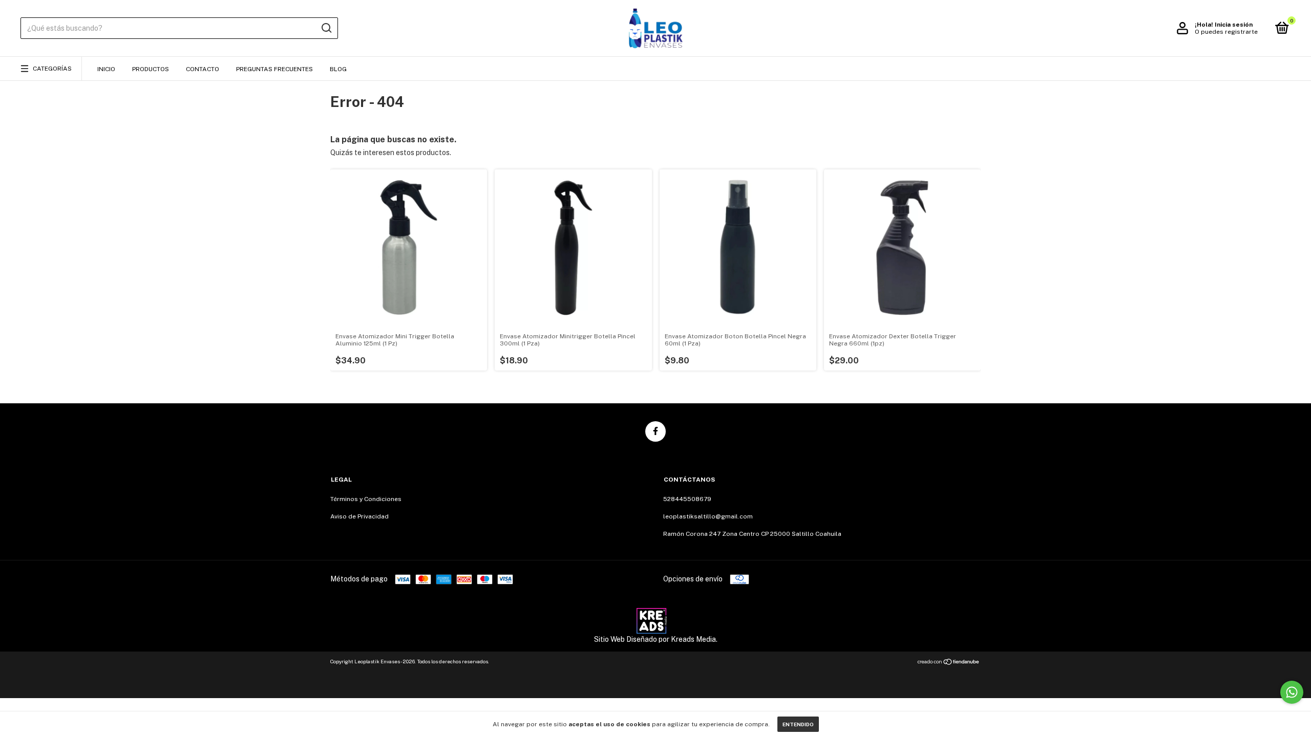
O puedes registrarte (1226, 31)
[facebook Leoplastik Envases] (655, 431)
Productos (150, 69)
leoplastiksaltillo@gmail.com (708, 516)
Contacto (202, 69)
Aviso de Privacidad (359, 516)
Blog (338, 69)
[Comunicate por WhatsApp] (1291, 692)
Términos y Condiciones (365, 499)
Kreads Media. (694, 639)
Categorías (52, 68)
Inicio (106, 69)
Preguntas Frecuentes (274, 69)
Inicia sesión (1234, 24)
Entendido (798, 724)
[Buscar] (326, 28)
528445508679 (687, 499)
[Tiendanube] (949, 663)
